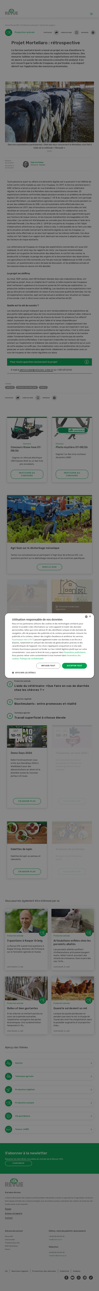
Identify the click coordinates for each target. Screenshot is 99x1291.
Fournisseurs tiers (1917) (23, 639)
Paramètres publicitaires (74, 652)
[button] (24, 672)
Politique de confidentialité (31, 658)
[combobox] (86, 616)
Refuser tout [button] (48, 665)
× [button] (90, 616)
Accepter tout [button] (74, 665)
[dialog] (49, 645)
